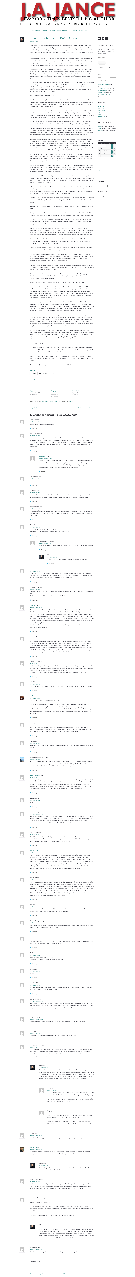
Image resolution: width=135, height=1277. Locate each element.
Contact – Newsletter (62, 30)
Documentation (101, 106)
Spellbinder (34, 408)
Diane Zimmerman (35, 775)
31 (112, 155)
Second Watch (83, 30)
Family (46, 401)
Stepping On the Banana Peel (38, 391)
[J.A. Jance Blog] (67, 14)
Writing (59, 401)
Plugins (99, 112)
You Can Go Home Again (86, 408)
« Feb (99, 160)
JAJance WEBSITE (35, 30)
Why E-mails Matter (102, 90)
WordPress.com (65, 1274)
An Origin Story (101, 88)
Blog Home (52, 30)
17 (112, 150)
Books (42, 401)
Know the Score (76, 391)
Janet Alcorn (33, 1147)
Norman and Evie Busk (103, 84)
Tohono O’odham (53, 401)
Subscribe (102, 63)
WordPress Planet (102, 116)
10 (112, 148)
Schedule (44, 30)
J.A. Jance (40, 41)
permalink (70, 401)
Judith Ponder (33, 696)
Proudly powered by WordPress (38, 1274)
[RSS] (99, 38)
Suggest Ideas (101, 108)
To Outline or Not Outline (104, 94)
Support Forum (101, 110)
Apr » (102, 160)
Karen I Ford (33, 605)
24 (112, 153)
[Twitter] (103, 38)
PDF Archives (73, 30)
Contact (99, 128)
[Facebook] (106, 38)
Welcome (100, 126)
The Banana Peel (102, 92)
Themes (99, 114)
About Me (100, 130)
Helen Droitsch (43, 456)
